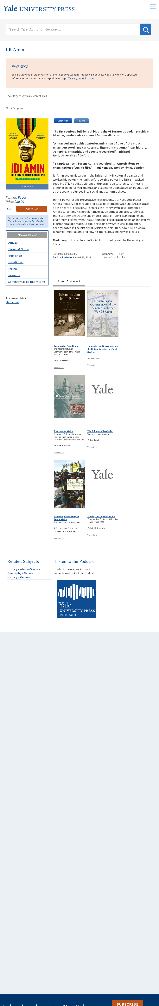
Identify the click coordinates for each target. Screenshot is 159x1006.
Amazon (13, 242)
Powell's (14, 275)
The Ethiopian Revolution (100, 431)
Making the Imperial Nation (101, 516)
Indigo (12, 269)
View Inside (27, 186)
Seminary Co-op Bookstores (27, 282)
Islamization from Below (66, 346)
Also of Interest (69, 281)
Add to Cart (31, 209)
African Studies (30, 569)
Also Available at (27, 235)
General (29, 573)
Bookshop (15, 255)
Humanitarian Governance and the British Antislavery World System (102, 349)
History (12, 569)
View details (59, 367)
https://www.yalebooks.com (77, 78)
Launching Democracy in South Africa (66, 518)
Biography (14, 573)
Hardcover (12, 302)
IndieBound (15, 262)
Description (63, 120)
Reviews (81, 120)
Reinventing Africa (63, 431)
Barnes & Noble (18, 249)
